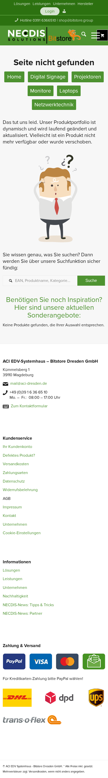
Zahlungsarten (15, 472)
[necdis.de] (44, 35)
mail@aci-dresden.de (28, 383)
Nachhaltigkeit (15, 596)
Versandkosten (16, 463)
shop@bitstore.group (76, 20)
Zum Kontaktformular (29, 406)
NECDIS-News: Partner (22, 613)
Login (50, 11)
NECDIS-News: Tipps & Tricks (28, 604)
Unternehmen (15, 524)
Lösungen (11, 570)
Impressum (12, 507)
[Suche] (81, 35)
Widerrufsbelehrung (20, 489)
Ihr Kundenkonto (17, 446)
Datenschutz (14, 481)
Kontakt (9, 515)
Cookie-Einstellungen (22, 532)
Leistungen (12, 578)
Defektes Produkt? (19, 455)
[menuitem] (22, 4)
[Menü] (93, 35)
